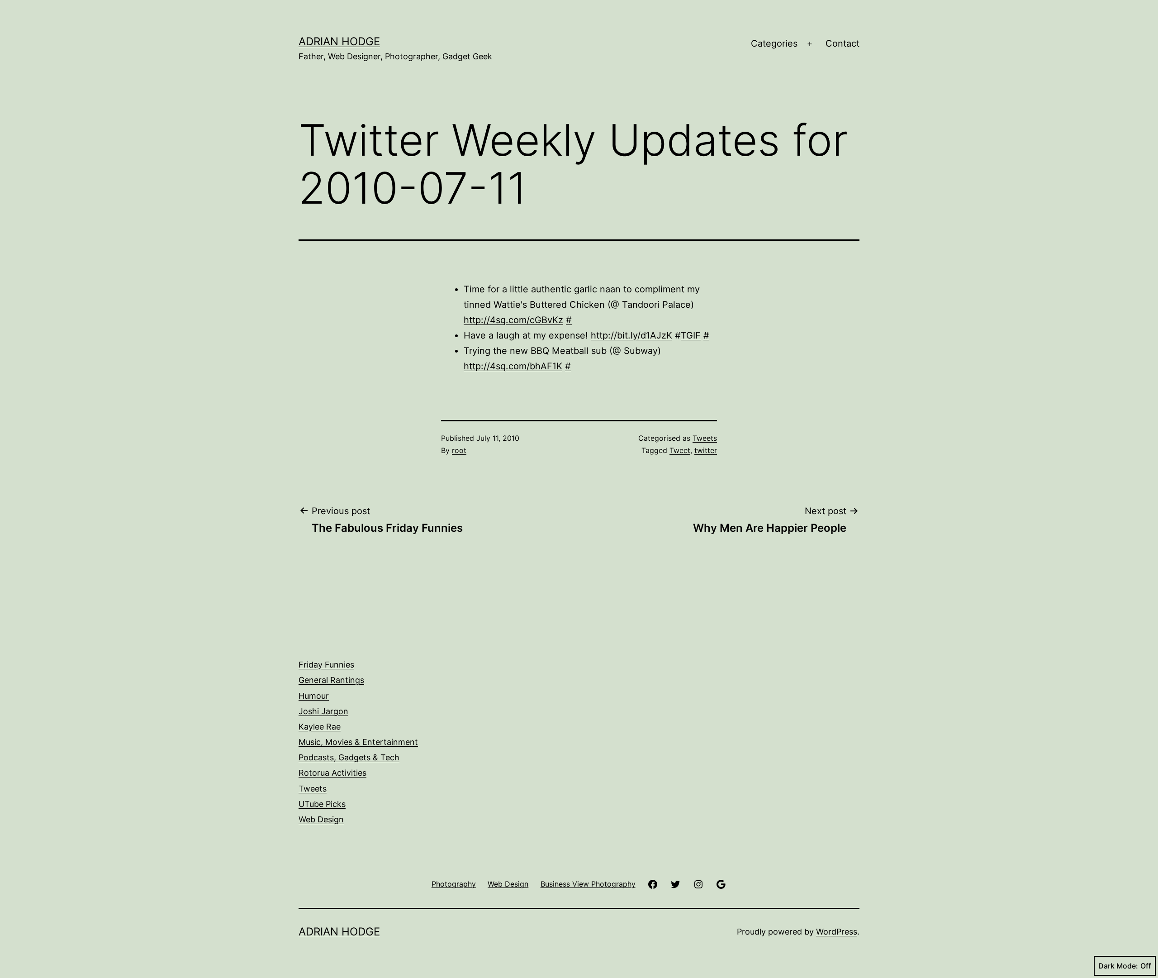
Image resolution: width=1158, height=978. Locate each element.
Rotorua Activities (332, 773)
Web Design (321, 819)
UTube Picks (322, 804)
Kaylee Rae (320, 726)
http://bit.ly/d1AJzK (631, 335)
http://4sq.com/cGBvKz (513, 320)
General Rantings (331, 680)
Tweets (705, 438)
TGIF (691, 335)
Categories (774, 43)
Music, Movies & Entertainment (358, 742)
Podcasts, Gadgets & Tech (349, 757)
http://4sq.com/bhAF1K (513, 366)
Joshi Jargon (323, 711)
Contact (842, 43)
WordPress (836, 931)
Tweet (679, 450)
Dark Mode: (1118, 965)
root (459, 450)
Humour (314, 696)
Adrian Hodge (339, 41)
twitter (705, 450)
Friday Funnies (326, 664)
